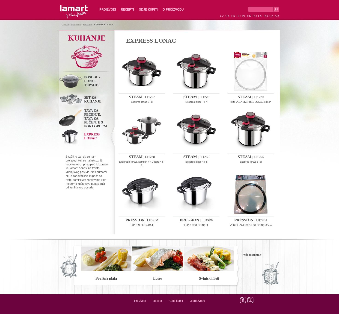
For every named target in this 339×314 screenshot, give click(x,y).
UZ (271, 16)
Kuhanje (87, 24)
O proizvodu (173, 9)
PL (244, 16)
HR (249, 16)
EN (233, 16)
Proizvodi (107, 9)
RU (255, 16)
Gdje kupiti (148, 9)
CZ (222, 16)
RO (266, 16)
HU (238, 16)
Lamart (69, 8)
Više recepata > (252, 254)
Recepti (127, 9)
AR (277, 16)
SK (227, 16)
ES (260, 16)
